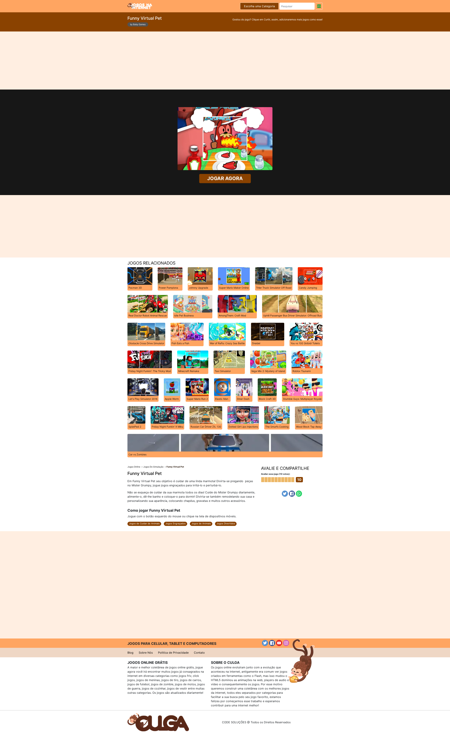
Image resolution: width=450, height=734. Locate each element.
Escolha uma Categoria (259, 6)
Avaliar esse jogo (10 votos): (275, 474)
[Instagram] (286, 643)
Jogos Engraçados (175, 523)
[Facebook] (292, 494)
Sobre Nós (146, 652)
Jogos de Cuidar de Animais (144, 523)
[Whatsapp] (299, 494)
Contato (199, 652)
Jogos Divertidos (226, 523)
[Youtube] (279, 643)
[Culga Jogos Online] (158, 722)
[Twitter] (285, 494)
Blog (130, 652)
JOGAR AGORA (225, 178)
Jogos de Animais (201, 523)
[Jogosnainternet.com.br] (139, 5)
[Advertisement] (225, 60)
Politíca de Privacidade (173, 652)
